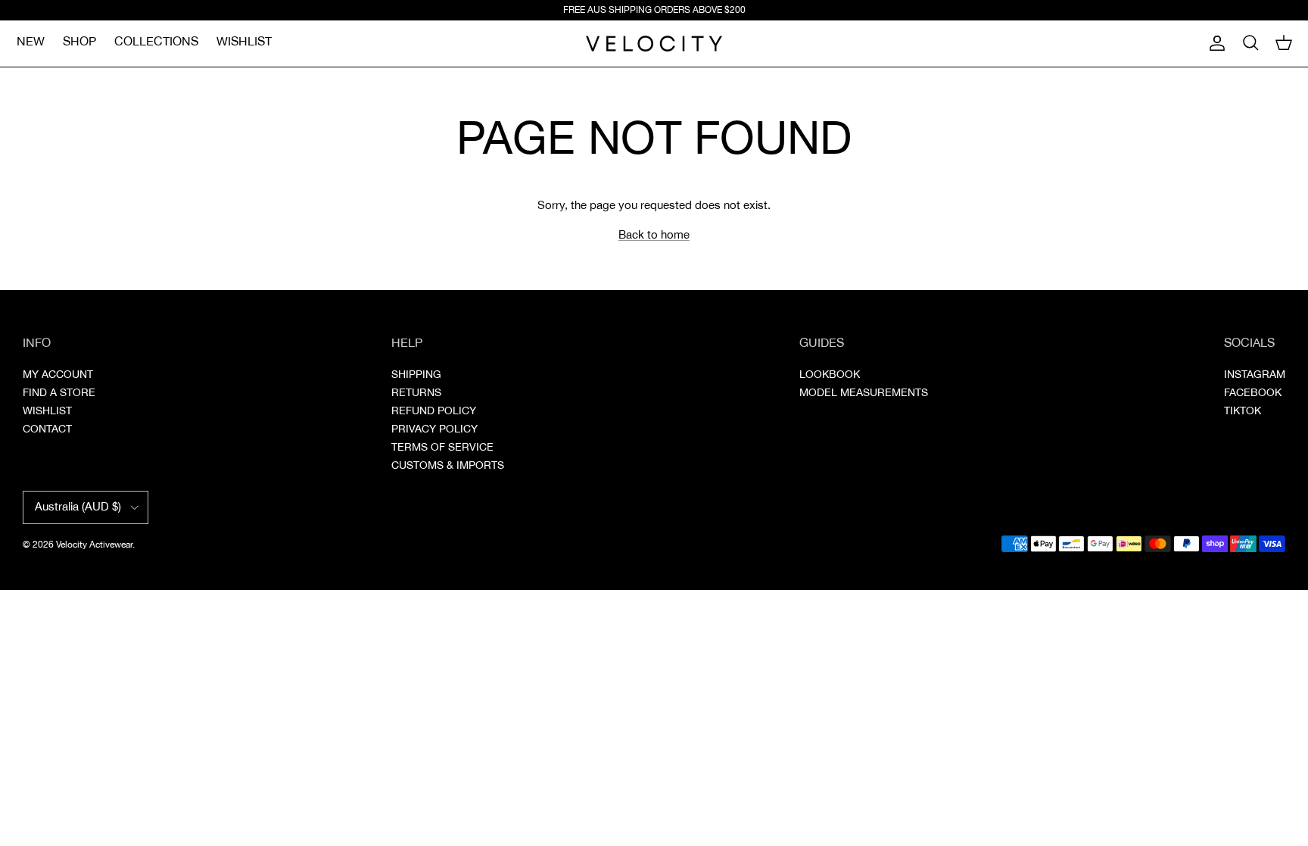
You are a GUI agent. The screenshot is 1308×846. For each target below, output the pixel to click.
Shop (79, 42)
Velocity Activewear (94, 545)
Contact (47, 429)
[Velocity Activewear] (654, 44)
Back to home (654, 235)
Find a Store (59, 393)
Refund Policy (433, 411)
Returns (416, 393)
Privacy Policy (434, 429)
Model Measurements (863, 393)
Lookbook (829, 375)
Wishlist (244, 42)
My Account (58, 375)
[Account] (1214, 43)
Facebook (1253, 393)
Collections (156, 42)
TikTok (1242, 411)
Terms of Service (442, 447)
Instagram (1254, 375)
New (31, 42)
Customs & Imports (447, 465)
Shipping (416, 375)
